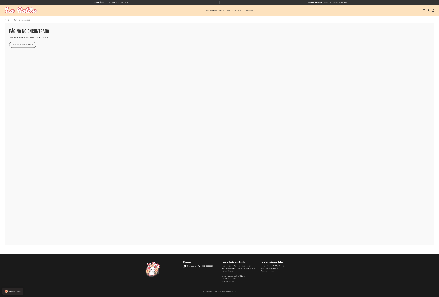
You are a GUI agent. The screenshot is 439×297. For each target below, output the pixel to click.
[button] (215, 10)
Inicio (7, 20)
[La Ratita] (21, 10)
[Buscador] (424, 10)
